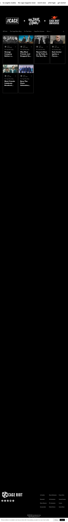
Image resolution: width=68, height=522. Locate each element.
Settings (56, 520)
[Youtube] (10, 501)
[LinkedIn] (13, 501)
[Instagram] (5, 501)
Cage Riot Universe (39, 31)
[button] (63, 31)
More (48, 31)
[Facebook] (2, 501)
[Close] (66, 520)
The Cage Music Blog (15, 31)
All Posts (5, 31)
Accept (62, 520)
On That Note (27, 31)
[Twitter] (8, 501)
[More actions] (16, 46)
